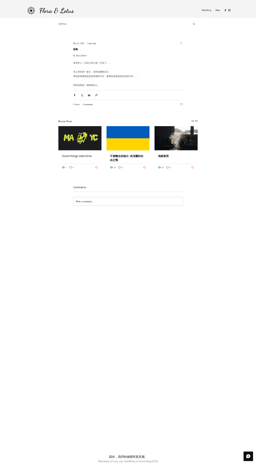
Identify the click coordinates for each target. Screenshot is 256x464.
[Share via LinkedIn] (89, 95)
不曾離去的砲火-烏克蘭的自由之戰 (126, 158)
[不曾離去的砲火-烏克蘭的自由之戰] (128, 138)
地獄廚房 (163, 156)
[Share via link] (96, 95)
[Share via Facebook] (74, 95)
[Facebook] (225, 10)
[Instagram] (229, 10)
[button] (193, 24)
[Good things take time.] (79, 138)
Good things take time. (77, 156)
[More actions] (181, 43)
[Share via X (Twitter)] (81, 95)
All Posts (62, 23)
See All (194, 120)
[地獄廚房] (176, 138)
